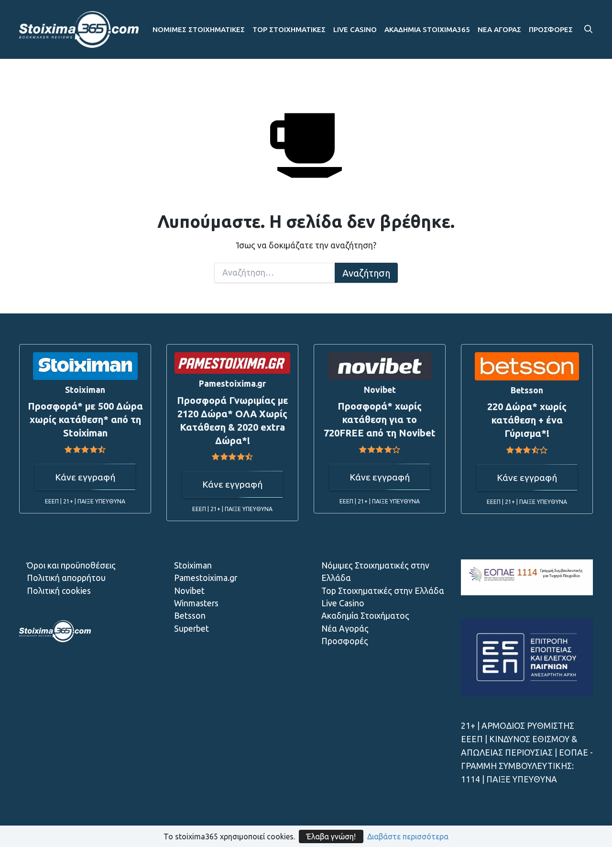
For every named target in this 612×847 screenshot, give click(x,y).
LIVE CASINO (355, 29)
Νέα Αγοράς (345, 628)
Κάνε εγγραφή (85, 477)
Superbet (191, 628)
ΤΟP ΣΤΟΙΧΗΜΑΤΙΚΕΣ (289, 29)
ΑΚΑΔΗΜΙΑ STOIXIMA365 (427, 29)
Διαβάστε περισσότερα (407, 836)
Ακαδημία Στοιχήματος (365, 615)
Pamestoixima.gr (205, 577)
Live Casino (342, 603)
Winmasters (196, 603)
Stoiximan (193, 565)
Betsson (190, 615)
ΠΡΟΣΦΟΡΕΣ (551, 29)
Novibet (189, 590)
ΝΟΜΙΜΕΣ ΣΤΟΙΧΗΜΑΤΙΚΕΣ (199, 29)
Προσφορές (344, 641)
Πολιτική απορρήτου (66, 577)
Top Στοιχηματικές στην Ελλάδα (382, 590)
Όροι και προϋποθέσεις (71, 565)
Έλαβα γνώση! (331, 836)
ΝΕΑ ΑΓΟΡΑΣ (499, 29)
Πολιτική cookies (59, 590)
